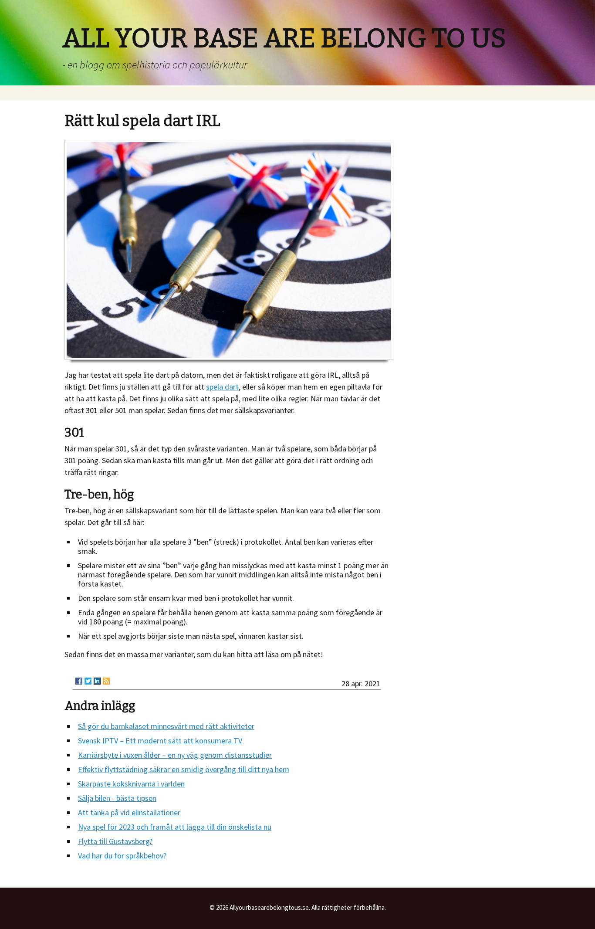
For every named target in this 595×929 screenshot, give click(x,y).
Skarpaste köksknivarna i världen (131, 784)
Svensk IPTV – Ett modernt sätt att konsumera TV (160, 741)
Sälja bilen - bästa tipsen (117, 798)
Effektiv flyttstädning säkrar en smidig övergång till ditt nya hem (183, 769)
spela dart (222, 387)
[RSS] (106, 681)
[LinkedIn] (97, 681)
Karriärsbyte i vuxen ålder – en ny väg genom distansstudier (175, 755)
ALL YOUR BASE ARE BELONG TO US (284, 38)
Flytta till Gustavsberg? (115, 841)
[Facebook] (78, 681)
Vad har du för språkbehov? (122, 856)
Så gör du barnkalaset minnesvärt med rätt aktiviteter (166, 726)
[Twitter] (88, 681)
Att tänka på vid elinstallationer (129, 812)
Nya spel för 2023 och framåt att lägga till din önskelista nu (174, 827)
